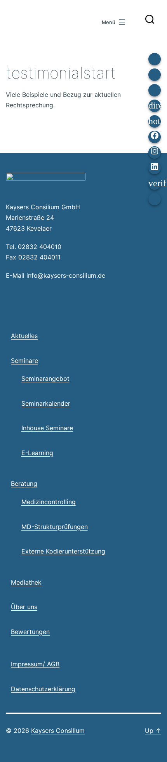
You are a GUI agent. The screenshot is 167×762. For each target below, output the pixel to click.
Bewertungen (30, 632)
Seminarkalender (45, 403)
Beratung (24, 483)
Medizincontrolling (48, 502)
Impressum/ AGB (35, 664)
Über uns (24, 607)
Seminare (24, 360)
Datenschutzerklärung (43, 689)
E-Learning (37, 453)
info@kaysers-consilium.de (65, 275)
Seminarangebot (45, 378)
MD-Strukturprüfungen (54, 527)
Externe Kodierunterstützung (63, 551)
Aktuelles (24, 336)
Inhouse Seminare (47, 428)
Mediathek (26, 582)
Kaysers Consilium (46, 14)
